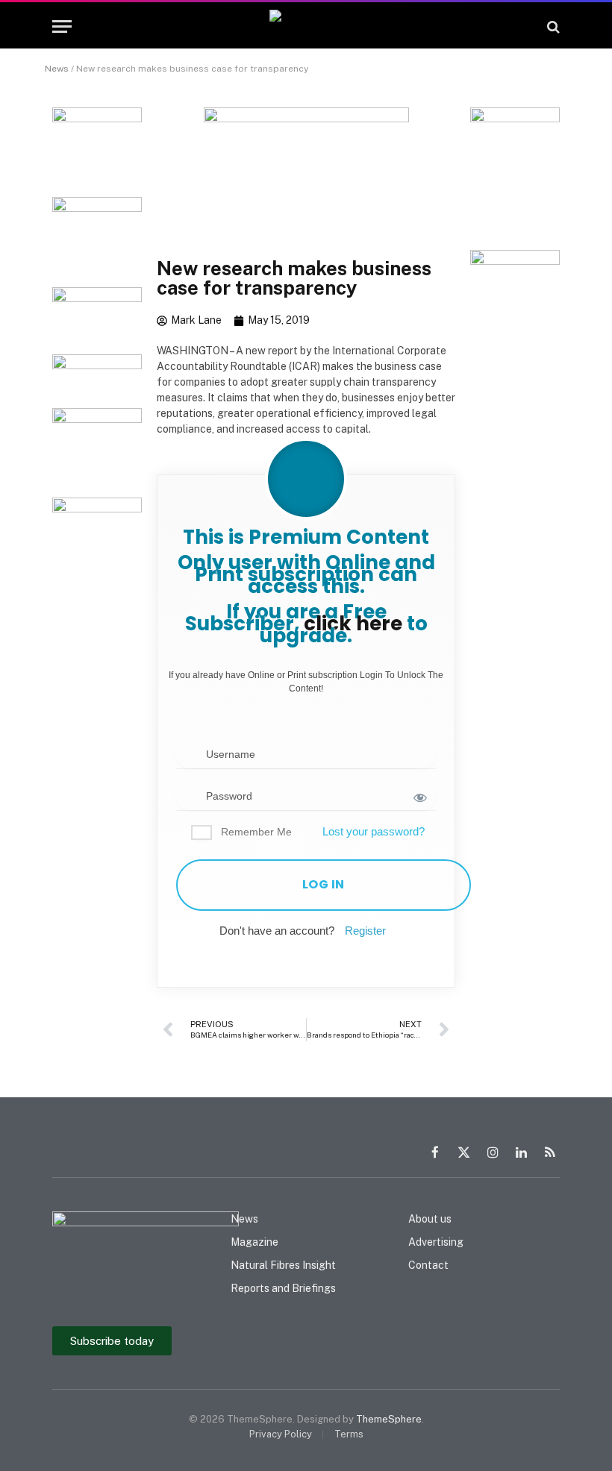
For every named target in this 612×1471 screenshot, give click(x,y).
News (57, 68)
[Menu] (62, 26)
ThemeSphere (389, 1419)
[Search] (552, 26)
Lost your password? (373, 831)
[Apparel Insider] (306, 26)
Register (365, 930)
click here (353, 623)
